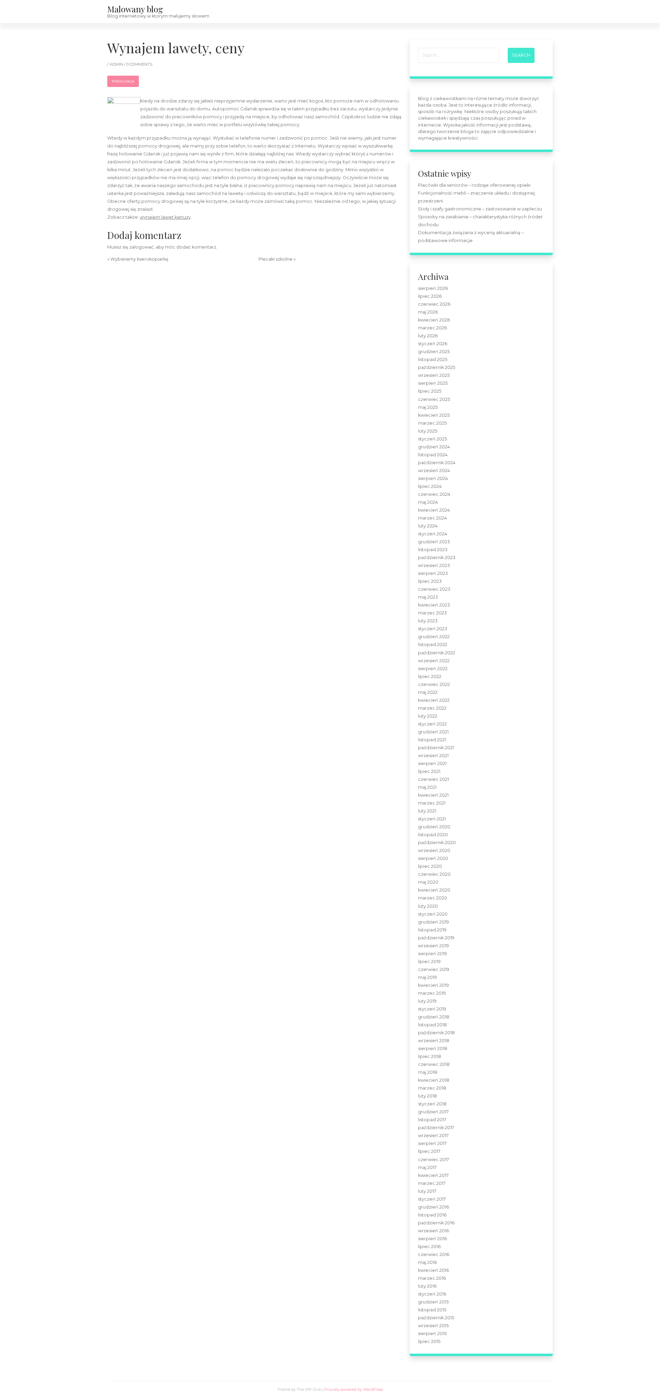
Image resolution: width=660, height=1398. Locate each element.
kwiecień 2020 (434, 890)
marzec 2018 (432, 1088)
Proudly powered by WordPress (353, 1389)
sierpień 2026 (433, 288)
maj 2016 (427, 1262)
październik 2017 (436, 1127)
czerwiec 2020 (434, 874)
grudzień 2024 (434, 446)
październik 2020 (437, 842)
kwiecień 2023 (434, 605)
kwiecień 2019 (433, 985)
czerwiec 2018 (434, 1064)
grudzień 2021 (433, 731)
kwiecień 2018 (433, 1080)
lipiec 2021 (429, 771)
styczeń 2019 (432, 1009)
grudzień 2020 (434, 826)
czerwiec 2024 (434, 494)
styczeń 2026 (432, 343)
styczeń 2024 (432, 533)
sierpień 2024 (433, 478)
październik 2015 (436, 1317)
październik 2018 (436, 1032)
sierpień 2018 (432, 1048)
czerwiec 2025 (434, 399)
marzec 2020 (432, 897)
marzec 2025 (432, 423)
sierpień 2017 (432, 1143)
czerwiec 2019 (433, 969)
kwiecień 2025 (434, 415)
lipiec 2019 (429, 961)
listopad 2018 (432, 1024)
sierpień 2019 (432, 953)
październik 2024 (436, 462)
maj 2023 (428, 597)
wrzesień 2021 (433, 755)
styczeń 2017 (432, 1199)
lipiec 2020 (430, 866)
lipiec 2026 (430, 296)
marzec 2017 (432, 1183)
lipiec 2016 (429, 1246)
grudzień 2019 (433, 922)
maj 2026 (428, 312)
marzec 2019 (432, 993)
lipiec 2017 (429, 1151)
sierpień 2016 (432, 1238)
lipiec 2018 (429, 1056)
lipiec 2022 (429, 676)
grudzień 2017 (433, 1111)
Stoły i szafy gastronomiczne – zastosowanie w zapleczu (480, 208)
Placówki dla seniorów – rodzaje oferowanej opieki (474, 185)
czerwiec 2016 (433, 1254)
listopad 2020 (433, 834)
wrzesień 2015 (433, 1325)
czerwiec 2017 (433, 1159)
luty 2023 (428, 620)
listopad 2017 (432, 1119)
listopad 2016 (432, 1214)
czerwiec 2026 (434, 304)
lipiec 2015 (429, 1341)
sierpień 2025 (433, 383)
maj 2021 (427, 787)
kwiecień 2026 (434, 320)
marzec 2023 (432, 612)
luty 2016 (427, 1286)
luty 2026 (428, 335)
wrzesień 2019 (433, 945)
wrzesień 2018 (433, 1040)
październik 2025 (436, 367)
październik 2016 (436, 1222)
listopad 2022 (432, 644)
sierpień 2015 (432, 1333)
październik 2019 (436, 937)
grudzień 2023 (434, 541)
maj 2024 (428, 502)
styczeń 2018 (432, 1103)
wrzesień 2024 (434, 470)
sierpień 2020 (433, 858)
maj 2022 (428, 692)
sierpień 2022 (433, 668)
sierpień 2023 (433, 573)
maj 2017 (427, 1167)
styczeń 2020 (433, 914)
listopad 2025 (432, 359)
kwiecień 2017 (433, 1175)
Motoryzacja (123, 81)
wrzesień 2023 (434, 565)
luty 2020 (428, 906)
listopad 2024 (433, 454)
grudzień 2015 (433, 1301)
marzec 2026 (432, 327)
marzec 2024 (432, 518)
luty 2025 (427, 431)
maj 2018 (427, 1072)
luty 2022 (427, 716)
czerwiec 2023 (434, 589)
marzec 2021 (432, 803)
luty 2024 (428, 525)
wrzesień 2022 (434, 660)
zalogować (141, 247)
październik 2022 (436, 652)
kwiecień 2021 (433, 795)
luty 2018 (427, 1096)
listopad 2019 (432, 929)
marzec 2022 (432, 708)
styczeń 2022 (432, 724)
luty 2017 (427, 1191)
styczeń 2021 (432, 818)
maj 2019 (427, 977)
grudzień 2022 (434, 636)
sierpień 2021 (432, 763)
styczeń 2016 (432, 1294)
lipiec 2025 (429, 391)
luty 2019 (427, 1001)
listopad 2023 (433, 549)
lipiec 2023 (430, 581)
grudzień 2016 (433, 1207)
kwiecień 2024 (434, 510)
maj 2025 (428, 407)
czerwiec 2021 (433, 779)
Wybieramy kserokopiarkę (139, 259)
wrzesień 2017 (433, 1135)
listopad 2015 (432, 1309)
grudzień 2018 (433, 1016)
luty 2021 (427, 810)
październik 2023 (436, 557)
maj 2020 (428, 882)
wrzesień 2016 (433, 1230)
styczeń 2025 (432, 438)
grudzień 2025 (434, 351)
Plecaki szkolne (275, 259)
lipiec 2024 (430, 486)
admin (117, 64)
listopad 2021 (432, 739)
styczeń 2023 (432, 628)
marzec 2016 (432, 1278)
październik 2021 (436, 747)
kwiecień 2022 (434, 700)
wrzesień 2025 (434, 375)
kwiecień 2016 (433, 1270)
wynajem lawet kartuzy (165, 217)
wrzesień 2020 (434, 850)
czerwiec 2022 (434, 684)
